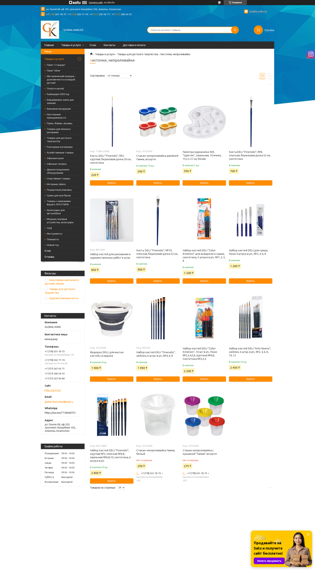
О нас (93, 45)
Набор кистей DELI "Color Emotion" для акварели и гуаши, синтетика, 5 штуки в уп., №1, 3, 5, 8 (204, 255)
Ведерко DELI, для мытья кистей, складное (106, 354)
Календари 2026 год (58, 94)
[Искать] (235, 30)
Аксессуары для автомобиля (56, 212)
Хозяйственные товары (60, 152)
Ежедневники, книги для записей (60, 101)
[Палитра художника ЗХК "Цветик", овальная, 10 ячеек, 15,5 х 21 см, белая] (204, 121)
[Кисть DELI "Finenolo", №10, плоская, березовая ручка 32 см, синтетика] (158, 220)
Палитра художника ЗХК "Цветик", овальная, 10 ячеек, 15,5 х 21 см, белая (202, 155)
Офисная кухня (55, 158)
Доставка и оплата (134, 45)
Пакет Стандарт (56, 65)
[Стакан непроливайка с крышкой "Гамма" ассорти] (204, 416)
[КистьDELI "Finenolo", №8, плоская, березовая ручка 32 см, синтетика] (250, 121)
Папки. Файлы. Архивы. (60, 123)
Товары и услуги (71, 45)
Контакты (109, 45)
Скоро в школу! (55, 88)
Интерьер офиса (56, 184)
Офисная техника (57, 164)
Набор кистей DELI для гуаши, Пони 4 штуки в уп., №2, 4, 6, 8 (248, 252)
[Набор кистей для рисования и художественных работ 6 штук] (111, 220)
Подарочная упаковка (59, 189)
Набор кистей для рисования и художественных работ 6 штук (110, 256)
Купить (112, 182)
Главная (49, 45)
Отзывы (49, 256)
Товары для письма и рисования (59, 131)
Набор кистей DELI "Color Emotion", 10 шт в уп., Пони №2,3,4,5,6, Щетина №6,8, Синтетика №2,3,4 (200, 353)
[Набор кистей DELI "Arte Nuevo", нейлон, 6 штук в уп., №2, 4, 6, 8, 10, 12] (250, 318)
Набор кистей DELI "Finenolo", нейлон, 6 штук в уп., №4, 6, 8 (155, 354)
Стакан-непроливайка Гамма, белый (155, 452)
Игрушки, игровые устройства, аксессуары (60, 221)
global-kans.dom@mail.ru (59, 401)
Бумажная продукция (59, 108)
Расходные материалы (60, 147)
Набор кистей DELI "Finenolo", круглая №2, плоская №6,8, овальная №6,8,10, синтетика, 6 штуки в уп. (110, 455)
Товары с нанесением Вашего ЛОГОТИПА (59, 203)
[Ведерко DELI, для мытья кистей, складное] (111, 318)
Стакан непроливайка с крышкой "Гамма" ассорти (200, 452)
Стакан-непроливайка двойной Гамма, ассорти (157, 157)
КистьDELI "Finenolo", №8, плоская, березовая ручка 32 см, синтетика (250, 155)
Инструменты (54, 233)
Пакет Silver (53, 70)
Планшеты (53, 239)
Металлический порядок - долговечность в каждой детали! (61, 79)
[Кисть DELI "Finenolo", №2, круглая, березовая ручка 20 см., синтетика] (111, 121)
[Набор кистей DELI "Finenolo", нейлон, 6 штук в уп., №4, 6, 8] (158, 318)
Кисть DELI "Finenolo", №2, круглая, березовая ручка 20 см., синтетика (111, 159)
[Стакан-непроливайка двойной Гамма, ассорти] (158, 121)
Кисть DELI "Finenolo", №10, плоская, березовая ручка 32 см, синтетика (157, 254)
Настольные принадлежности (56, 116)
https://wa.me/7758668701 (60, 412)
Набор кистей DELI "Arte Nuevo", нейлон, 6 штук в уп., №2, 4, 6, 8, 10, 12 (250, 352)
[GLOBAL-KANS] (50, 29)
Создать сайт (96, 2)
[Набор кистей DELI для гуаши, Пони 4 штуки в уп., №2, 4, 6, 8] (250, 220)
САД (49, 228)
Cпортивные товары (58, 178)
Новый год (53, 245)
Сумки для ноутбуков (59, 195)
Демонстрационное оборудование (58, 171)
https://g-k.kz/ (53, 390)
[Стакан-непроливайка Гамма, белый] (158, 416)
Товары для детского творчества (59, 139)
